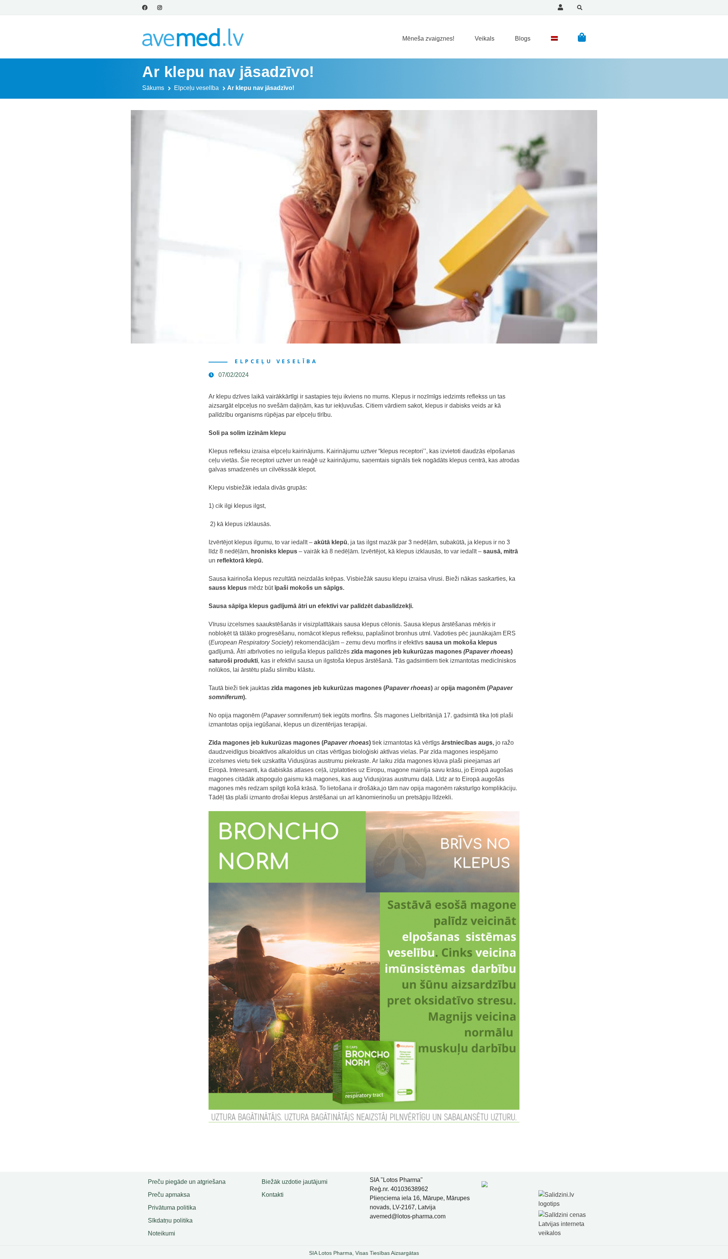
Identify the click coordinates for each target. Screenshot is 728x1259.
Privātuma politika (172, 1207)
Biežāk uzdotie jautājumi (295, 1182)
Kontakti (273, 1194)
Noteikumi (161, 1233)
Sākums (153, 88)
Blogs (522, 38)
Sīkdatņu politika (170, 1220)
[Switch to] (554, 38)
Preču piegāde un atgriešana (187, 1182)
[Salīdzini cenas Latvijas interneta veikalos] (563, 1223)
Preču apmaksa (169, 1194)
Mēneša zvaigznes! (428, 38)
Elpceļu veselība (196, 88)
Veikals (484, 38)
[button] (582, 37)
